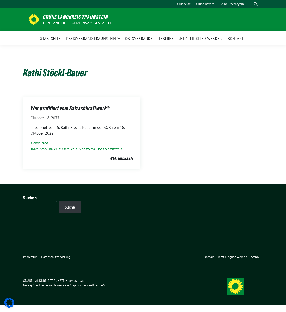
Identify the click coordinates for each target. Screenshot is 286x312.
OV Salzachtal (86, 149)
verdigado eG (96, 285)
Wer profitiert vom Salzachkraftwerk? (70, 108)
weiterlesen (121, 158)
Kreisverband (39, 143)
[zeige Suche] (255, 4)
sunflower (55, 285)
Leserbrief (67, 149)
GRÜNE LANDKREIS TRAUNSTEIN (75, 17)
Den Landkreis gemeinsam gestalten (78, 23)
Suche (70, 207)
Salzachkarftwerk (110, 149)
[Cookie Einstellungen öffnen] (9, 302)
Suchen (30, 198)
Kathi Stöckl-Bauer (44, 149)
